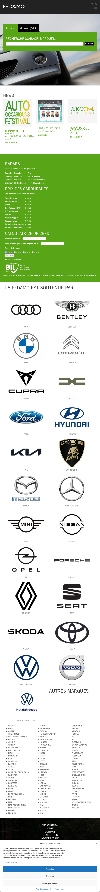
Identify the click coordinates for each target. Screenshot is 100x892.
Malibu (43, 802)
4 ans (27, 252)
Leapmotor (45, 789)
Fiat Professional (17, 805)
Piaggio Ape (77, 753)
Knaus (43, 778)
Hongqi (43, 742)
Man (42, 805)
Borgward (13, 756)
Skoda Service (79, 775)
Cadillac (12, 761)
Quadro (75, 758)
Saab (74, 767)
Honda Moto (46, 739)
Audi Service (14, 750)
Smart (75, 778)
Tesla (74, 791)
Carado (11, 769)
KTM (42, 780)
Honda (43, 737)
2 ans (9, 252)
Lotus (43, 799)
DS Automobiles (16, 794)
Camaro (12, 764)
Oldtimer (76, 742)
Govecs (43, 731)
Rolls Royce (78, 764)
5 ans (36, 252)
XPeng (75, 805)
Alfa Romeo (13, 734)
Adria (11, 728)
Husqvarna (45, 745)
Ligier (43, 794)
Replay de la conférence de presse (79, 130)
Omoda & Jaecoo (79, 745)
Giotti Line (45, 728)
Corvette (12, 783)
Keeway (43, 772)
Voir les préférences (50, 883)
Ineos (42, 753)
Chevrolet (13, 780)
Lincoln (44, 797)
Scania (75, 769)
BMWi (10, 753)
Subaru (75, 783)
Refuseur (50, 876)
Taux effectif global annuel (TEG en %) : (22, 243)
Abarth (11, 726)
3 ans (18, 252)
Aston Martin (14, 748)
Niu (73, 739)
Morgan (75, 728)
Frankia (12, 813)
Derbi (11, 789)
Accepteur (50, 869)
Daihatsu (12, 786)
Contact (50, 831)
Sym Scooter (78, 789)
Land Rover (45, 786)
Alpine (11, 742)
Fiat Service (14, 808)
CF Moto (12, 778)
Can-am (11, 767)
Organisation (50, 825)
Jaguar (43, 764)
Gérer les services (10, 862)
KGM (42, 775)
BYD (10, 758)
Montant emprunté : (14, 238)
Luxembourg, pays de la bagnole (49, 129)
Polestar (76, 756)
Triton (75, 794)
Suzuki (75, 786)
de (96, 4)
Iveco (42, 761)
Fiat (10, 802)
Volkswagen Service (82, 802)
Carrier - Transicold (18, 772)
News (50, 828)
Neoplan (76, 734)
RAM (74, 761)
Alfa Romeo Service (17, 737)
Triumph (76, 797)
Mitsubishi (77, 726)
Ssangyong (77, 780)
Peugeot (76, 748)
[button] (96, 843)
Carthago (12, 775)
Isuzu (42, 758)
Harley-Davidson (48, 734)
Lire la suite (10, 142)
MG (41, 813)
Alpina (11, 739)
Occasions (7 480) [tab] (28, 28)
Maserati (44, 808)
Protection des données (44, 889)
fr (92, 4)
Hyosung (44, 750)
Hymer (43, 748)
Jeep (42, 767)
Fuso (42, 726)
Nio (73, 737)
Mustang (76, 731)
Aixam (11, 731)
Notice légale (59, 889)
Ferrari (12, 799)
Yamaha (75, 808)
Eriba (11, 797)
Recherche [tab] (10, 28)
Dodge (11, 791)
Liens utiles (50, 835)
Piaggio (75, 750)
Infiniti (43, 756)
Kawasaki (44, 769)
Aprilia (11, 745)
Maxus (43, 810)
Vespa (74, 799)
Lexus (43, 791)
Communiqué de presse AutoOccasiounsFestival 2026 (20, 135)
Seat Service (78, 772)
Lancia (43, 783)
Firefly (11, 810)
